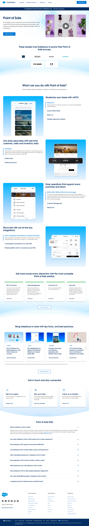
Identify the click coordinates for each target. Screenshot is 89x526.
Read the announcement (58, 8)
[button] (86, 347)
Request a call (9, 403)
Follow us (64, 403)
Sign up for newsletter (39, 403)
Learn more (9, 298)
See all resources (44, 371)
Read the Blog (73, 357)
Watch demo (8, 34)
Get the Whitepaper (53, 357)
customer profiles (48, 432)
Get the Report (31, 357)
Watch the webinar (11, 357)
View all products (44, 307)
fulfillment (45, 433)
